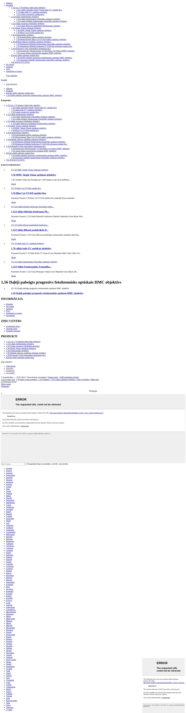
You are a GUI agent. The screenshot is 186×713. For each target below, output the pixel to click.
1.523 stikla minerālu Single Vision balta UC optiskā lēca (39, 10)
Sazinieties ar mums (14, 71)
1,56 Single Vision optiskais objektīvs (26, 28)
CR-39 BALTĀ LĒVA (20, 62)
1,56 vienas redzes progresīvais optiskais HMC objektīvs (38, 53)
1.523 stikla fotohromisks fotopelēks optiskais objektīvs (38, 19)
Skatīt (13, 184)
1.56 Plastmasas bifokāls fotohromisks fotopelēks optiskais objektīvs (43, 44)
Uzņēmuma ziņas (13, 326)
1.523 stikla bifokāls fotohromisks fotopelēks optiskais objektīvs (41, 21)
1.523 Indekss (43, 380)
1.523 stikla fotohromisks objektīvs (25, 17)
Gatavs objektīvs (83, 380)
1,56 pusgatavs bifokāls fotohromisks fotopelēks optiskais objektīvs (43, 60)
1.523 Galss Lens (8, 380)
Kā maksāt (10, 316)
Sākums (9, 3)
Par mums (10, 64)
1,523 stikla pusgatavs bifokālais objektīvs (28, 24)
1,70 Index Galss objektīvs (26, 380)
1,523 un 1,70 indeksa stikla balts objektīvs (28, 8)
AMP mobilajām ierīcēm (69, 377)
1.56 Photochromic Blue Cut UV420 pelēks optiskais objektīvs (41, 39)
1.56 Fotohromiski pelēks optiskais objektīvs (34, 37)
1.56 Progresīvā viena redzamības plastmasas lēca (31, 49)
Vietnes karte (52, 377)
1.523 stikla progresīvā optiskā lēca (30, 14)
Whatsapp (5, 386)
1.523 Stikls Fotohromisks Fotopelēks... (31, 266)
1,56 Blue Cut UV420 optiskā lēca (30, 33)
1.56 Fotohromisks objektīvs (22, 35)
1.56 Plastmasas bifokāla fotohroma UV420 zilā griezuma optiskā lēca (44, 46)
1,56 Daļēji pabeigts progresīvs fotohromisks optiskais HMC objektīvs (44, 58)
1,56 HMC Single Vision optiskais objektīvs (33, 30)
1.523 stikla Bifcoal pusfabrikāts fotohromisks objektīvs (38, 26)
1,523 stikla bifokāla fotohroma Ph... (30, 211)
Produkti (9, 5)
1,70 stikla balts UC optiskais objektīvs (31, 12)
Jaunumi (9, 67)
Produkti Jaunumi (13, 331)
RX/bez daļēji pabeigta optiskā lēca (25, 55)
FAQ (8, 69)
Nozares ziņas (11, 329)
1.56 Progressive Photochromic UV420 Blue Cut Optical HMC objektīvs (45, 51)
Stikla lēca (95, 380)
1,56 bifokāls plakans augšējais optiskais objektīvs (31, 42)
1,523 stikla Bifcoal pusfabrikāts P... (29, 230)
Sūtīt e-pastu (6, 384)
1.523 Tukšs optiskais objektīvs (62, 380)
